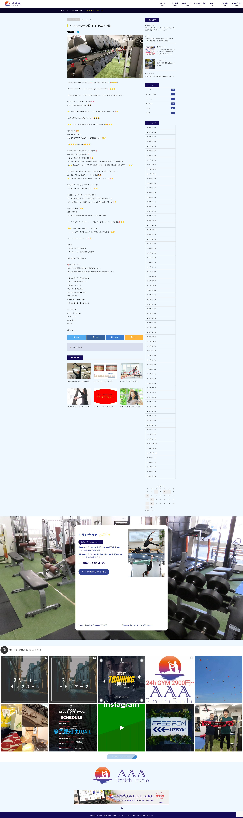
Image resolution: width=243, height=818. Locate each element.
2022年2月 (150, 378)
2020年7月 (150, 467)
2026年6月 (150, 137)
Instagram (121, 807)
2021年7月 (150, 411)
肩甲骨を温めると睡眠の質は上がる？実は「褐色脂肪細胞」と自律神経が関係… (159, 40)
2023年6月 (150, 304)
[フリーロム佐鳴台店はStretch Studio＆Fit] (24, 679)
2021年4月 (150, 425)
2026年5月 (150, 141)
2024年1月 (150, 271)
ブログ (67, 10)
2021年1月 (150, 439)
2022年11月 (150, 336)
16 (152, 499)
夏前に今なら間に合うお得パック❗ (131, 408)
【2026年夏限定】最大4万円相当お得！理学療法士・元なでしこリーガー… (166, 52)
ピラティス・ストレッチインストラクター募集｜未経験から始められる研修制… (160, 29)
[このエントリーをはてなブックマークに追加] (78, 32)
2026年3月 (150, 150)
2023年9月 (150, 290)
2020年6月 (150, 471)
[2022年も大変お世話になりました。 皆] (170, 727)
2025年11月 (150, 169)
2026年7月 (150, 132)
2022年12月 (150, 332)
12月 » (153, 510)
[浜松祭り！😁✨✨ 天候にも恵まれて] (218, 679)
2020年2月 (150, 476)
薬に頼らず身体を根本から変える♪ (78, 406)
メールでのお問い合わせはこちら (94, 572)
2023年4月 (150, 313)
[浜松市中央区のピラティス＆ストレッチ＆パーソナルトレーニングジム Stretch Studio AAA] (121, 775)
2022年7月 (150, 355)
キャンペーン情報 (74, 19)
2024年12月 (150, 220)
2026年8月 (150, 127)
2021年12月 (150, 388)
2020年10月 (150, 453)
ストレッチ (160, 99)
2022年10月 (150, 341)
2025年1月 (150, 216)
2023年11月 (150, 281)
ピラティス (160, 103)
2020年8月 (150, 462)
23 (152, 503)
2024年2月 (150, 267)
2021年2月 (150, 434)
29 (147, 507)
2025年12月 (150, 164)
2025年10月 (150, 174)
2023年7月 (150, 299)
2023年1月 (150, 327)
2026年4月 (150, 146)
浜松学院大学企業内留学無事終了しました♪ (159, 76)
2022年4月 (150, 369)
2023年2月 (150, 322)
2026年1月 (150, 160)
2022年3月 (150, 374)
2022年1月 (150, 383)
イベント (160, 89)
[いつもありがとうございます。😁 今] (24, 727)
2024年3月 (150, 262)
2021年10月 (150, 397)
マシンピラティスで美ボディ (129, 381)
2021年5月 (150, 420)
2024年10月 (150, 230)
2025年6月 (150, 192)
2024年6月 (150, 248)
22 (147, 503)
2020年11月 (150, 448)
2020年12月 (150, 443)
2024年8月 (150, 239)
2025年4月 (150, 202)
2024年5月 (150, 253)
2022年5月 (150, 364)
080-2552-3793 (92, 562)
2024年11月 (150, 225)
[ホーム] (61, 8)
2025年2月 (150, 211)
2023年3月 (150, 318)
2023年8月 (150, 295)
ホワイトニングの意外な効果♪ (104, 381)
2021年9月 (150, 402)
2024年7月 (150, 243)
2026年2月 (150, 155)
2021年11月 (150, 392)
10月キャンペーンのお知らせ (103, 406)
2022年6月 (150, 360)
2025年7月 (150, 188)
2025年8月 (150, 183)
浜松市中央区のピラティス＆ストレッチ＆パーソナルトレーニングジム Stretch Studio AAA (126, 815)
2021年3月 (150, 429)
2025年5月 (150, 197)
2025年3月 (150, 206)
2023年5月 (150, 309)
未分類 (160, 113)
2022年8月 (150, 350)
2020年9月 (150, 457)
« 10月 (147, 510)
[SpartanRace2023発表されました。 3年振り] (73, 727)
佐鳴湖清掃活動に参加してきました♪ (166, 64)
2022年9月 (150, 346)
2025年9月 (150, 178)
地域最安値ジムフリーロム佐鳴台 (78, 381)
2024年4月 (150, 257)
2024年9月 (150, 234)
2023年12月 (150, 276)
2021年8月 (150, 406)
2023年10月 (150, 285)
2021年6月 (150, 415)
